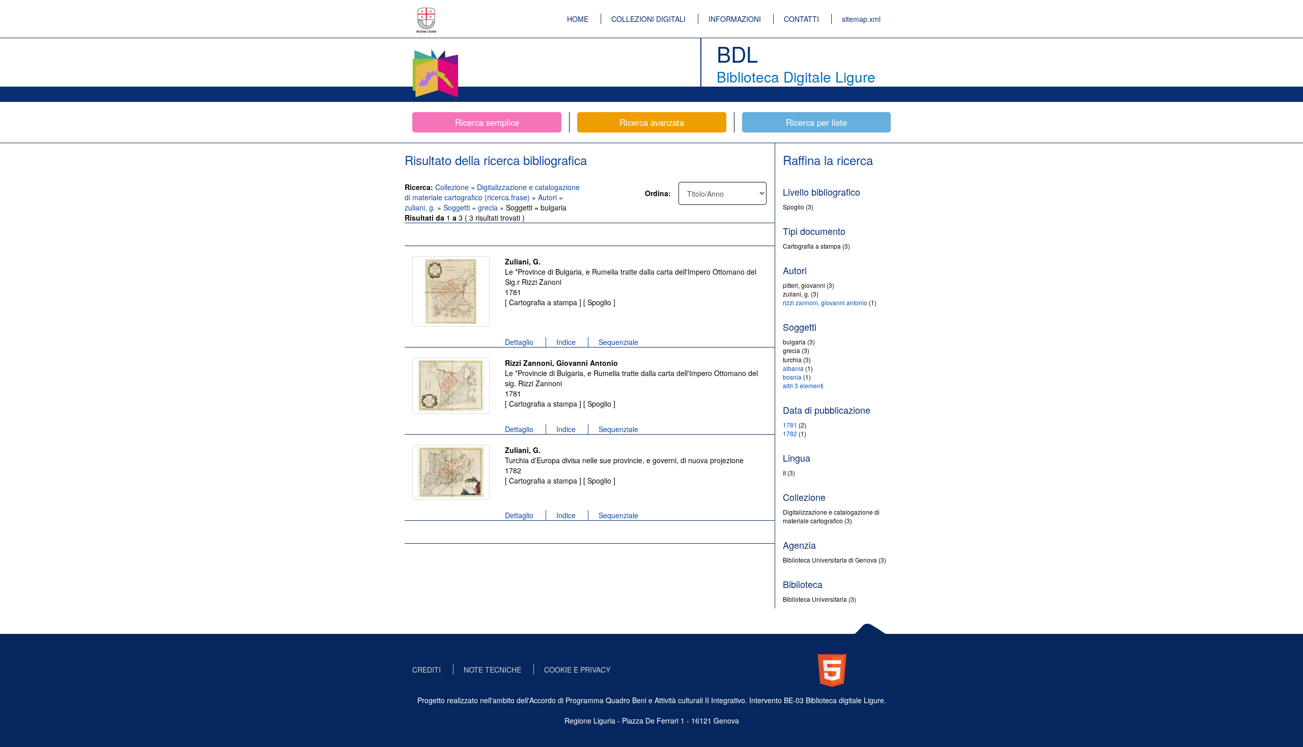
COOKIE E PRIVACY (577, 669)
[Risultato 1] (451, 291)
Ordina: (658, 193)
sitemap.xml (861, 19)
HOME (577, 19)
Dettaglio (519, 342)
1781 (790, 424)
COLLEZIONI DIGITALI (648, 19)
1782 (790, 433)
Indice (566, 342)
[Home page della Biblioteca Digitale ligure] (435, 51)
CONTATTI (801, 19)
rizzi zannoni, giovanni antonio (825, 302)
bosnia (792, 376)
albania (793, 368)
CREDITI (426, 669)
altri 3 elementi (803, 385)
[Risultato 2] (451, 385)
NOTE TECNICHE (492, 669)
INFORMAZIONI (735, 19)
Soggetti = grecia (471, 207)
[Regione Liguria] (426, 12)
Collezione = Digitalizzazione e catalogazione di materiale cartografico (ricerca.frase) (492, 192)
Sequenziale (618, 342)
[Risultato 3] (451, 472)
